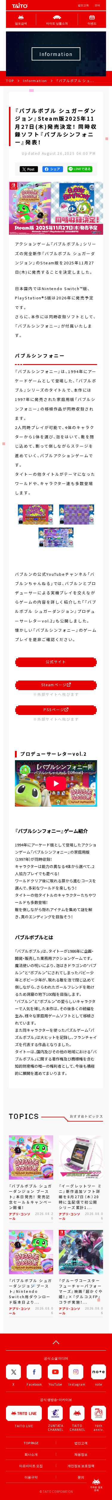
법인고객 (83, 5)
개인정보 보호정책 (80, 1465)
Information (35, 80)
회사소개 (31, 1454)
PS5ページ (54, 709)
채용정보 (81, 1454)
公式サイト (56, 661)
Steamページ (54, 684)
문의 (81, 1477)
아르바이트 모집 (31, 1465)
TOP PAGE (31, 1443)
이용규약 (31, 1477)
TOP (10, 80)
